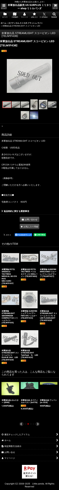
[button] (4, 6)
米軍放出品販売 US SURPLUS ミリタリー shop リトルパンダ (29, 6)
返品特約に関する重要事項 (16, 211)
